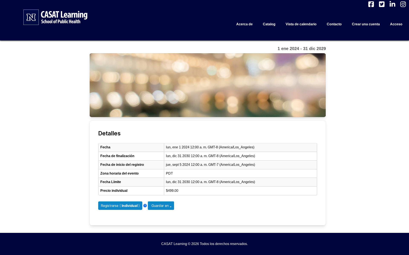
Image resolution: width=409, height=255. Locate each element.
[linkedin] (392, 4)
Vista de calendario (301, 24)
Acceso (396, 24)
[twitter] (382, 4)
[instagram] (403, 4)
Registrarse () (120, 205)
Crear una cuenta (366, 24)
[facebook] (371, 4)
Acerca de (244, 24)
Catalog (269, 24)
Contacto (334, 24)
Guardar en (160, 205)
